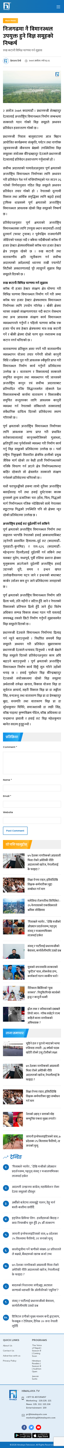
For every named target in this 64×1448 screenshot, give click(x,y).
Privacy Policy (9, 1360)
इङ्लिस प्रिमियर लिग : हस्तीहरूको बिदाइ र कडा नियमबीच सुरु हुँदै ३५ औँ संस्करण (35, 1220)
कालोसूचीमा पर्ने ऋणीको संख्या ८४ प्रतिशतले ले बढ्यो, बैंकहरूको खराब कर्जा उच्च (36, 1252)
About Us (7, 1345)
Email (7, 796)
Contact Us (8, 1350)
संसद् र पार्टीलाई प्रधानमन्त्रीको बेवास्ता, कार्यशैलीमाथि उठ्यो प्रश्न (33, 1303)
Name (7, 780)
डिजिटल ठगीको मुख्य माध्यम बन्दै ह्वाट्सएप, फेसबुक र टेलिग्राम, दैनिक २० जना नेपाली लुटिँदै (36, 1321)
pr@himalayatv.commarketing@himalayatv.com (40, 1416)
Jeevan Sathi (35, 1377)
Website (8, 812)
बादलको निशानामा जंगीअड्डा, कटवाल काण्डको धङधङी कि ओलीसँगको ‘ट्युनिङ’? (35, 1288)
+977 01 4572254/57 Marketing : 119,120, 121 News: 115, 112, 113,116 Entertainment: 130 (38, 1402)
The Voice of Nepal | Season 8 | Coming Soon (37, 1350)
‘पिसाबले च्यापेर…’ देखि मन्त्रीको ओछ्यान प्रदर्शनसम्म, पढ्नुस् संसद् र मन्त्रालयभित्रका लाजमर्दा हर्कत (35, 1171)
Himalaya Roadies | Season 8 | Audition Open (36, 1366)
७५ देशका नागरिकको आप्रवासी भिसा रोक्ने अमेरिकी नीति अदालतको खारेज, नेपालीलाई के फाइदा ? (35, 1269)
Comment (10, 747)
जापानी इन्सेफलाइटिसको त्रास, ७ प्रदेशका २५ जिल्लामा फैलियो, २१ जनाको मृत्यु (35, 1236)
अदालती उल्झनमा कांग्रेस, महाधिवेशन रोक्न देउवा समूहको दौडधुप (35, 1189)
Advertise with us (11, 1355)
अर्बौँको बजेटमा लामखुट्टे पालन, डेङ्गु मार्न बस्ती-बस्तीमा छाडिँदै (33, 1205)
